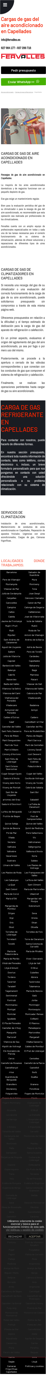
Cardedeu (34, 656)
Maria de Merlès (11, 958)
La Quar (11, 884)
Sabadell (34, 799)
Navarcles (11, 679)
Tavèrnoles (34, 981)
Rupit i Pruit (11, 625)
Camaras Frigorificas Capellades (11, 1369)
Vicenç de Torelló (34, 782)
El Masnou (34, 1023)
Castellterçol (11, 1067)
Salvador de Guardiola (34, 573)
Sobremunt (34, 905)
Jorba (34, 1000)
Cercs (11, 1058)
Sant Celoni (11, 889)
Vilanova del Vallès (34, 688)
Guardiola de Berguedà (11, 1078)
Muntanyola (11, 584)
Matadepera (34, 1027)
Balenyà (11, 670)
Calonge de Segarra (34, 607)
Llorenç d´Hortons (11, 754)
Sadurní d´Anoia (11, 778)
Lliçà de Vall (34, 963)
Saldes (34, 860)
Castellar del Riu (34, 726)
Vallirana (11, 846)
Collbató (34, 1018)
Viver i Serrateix (34, 958)
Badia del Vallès (11, 684)
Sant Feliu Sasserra (11, 731)
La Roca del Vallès (34, 880)
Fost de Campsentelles (34, 817)
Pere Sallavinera (34, 832)
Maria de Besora (34, 990)
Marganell (34, 1037)
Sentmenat (11, 995)
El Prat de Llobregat (34, 1051)
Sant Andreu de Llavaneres (11, 641)
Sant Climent (34, 884)
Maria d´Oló (11, 898)
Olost (11, 927)
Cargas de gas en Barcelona (24, 92)
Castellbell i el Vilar (34, 721)
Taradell (12, 986)
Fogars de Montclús (34, 1093)
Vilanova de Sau (11, 1041)
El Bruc (34, 967)
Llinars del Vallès (11, 865)
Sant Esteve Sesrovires (11, 767)
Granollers (11, 1084)
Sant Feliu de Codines (34, 760)
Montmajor (34, 1004)
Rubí (11, 630)
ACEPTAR (34, 1236)
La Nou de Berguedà (11, 811)
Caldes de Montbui (34, 1046)
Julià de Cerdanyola (11, 593)
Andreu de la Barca (34, 639)
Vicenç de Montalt (11, 787)
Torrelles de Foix (34, 931)
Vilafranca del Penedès (11, 699)
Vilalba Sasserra (34, 1041)
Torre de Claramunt (34, 939)
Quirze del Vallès (34, 823)
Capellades (34, 660)
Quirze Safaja (11, 823)
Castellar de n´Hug (11, 1027)
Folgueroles (11, 1093)
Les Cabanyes (11, 880)
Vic (34, 837)
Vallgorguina (34, 846)
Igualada (11, 1018)
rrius (11, 1072)
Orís (12, 922)
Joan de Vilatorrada (34, 616)
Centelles (34, 1058)
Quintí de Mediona (34, 828)
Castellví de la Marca (34, 1063)
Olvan (34, 922)
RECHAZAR (15, 1236)
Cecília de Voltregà (34, 778)
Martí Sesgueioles (11, 740)
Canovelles (11, 602)
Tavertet (11, 981)
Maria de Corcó (11, 893)
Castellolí (34, 1067)
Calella (11, 616)
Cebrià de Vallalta (34, 787)
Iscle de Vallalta (34, 621)
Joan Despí (34, 593)
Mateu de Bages (34, 735)
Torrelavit (11, 939)
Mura (34, 579)
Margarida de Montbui (11, 907)
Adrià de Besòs (34, 647)
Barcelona (11, 572)
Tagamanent (11, 990)
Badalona (34, 705)
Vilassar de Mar (11, 588)
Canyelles (11, 598)
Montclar (11, 1014)
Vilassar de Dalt (34, 684)
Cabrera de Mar (34, 693)
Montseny (34, 584)
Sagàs (11, 1361)
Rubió (34, 625)
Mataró (34, 679)
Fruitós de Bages (11, 816)
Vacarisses (11, 855)
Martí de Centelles (34, 745)
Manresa (34, 674)
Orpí (11, 918)
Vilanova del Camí (11, 693)
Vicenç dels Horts (11, 782)
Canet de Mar (34, 602)
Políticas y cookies (34, 1366)
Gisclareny (11, 1088)
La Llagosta (34, 811)
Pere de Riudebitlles (34, 731)
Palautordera (34, 766)
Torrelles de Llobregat (11, 933)
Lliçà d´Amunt (11, 967)
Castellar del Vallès (11, 726)
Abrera (34, 977)
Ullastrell (34, 893)
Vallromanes (34, 842)
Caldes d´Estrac (11, 717)
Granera (34, 1084)
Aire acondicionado (7, 92)
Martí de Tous (11, 745)
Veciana (11, 842)
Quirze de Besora (11, 828)
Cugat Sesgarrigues (11, 773)
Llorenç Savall (34, 749)
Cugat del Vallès (34, 773)
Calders (34, 717)
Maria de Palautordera (11, 952)
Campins (11, 607)
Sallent (11, 651)
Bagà (34, 670)
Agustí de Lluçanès (11, 647)
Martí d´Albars (11, 749)
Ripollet (11, 635)
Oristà (34, 918)
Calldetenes (34, 611)
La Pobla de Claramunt (34, 805)
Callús (12, 611)
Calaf (11, 721)
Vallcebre (11, 851)
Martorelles (34, 1032)
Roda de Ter (34, 630)
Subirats (11, 860)
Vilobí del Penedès (11, 963)
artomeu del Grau (11, 799)
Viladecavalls (34, 697)
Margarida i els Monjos (34, 900)
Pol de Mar (11, 832)
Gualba (34, 1076)
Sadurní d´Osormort (11, 804)
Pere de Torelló (34, 651)
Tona (34, 588)
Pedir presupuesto (23, 70)
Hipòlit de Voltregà (11, 1046)
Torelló (11, 943)
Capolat (11, 660)
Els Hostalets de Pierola (11, 1052)
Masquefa (11, 1032)
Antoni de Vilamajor (34, 635)
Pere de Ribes (11, 735)
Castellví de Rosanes (11, 1063)
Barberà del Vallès (12, 665)
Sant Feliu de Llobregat (11, 760)
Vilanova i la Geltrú (11, 688)
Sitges (11, 913)
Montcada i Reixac (34, 1014)
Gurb (34, 1072)
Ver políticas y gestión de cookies (25, 1229)
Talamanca (34, 986)
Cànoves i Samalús (34, 598)
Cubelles (34, 972)
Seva (34, 913)
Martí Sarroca (34, 740)
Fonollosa (34, 1088)
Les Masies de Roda (11, 872)
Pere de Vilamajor (11, 579)
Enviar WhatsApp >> (21, 81)
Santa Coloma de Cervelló (34, 945)
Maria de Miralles (34, 951)
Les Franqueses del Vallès (34, 874)
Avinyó (34, 709)
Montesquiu (34, 1009)
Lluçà (34, 1361)
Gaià (34, 995)
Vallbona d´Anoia (34, 851)
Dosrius (11, 972)
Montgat (11, 1009)
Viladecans (11, 705)
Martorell (11, 1037)
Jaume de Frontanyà (11, 621)
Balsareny (34, 665)
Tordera (11, 977)
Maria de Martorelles (34, 889)
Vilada (11, 837)
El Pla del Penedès (11, 1023)
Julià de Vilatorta (11, 656)
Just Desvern (34, 754)
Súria (34, 855)
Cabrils (11, 674)
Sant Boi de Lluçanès (11, 793)
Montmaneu (11, 1004)
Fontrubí (11, 1000)
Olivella (34, 927)
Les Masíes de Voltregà (34, 866)
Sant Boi (34, 792)
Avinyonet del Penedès (11, 711)
